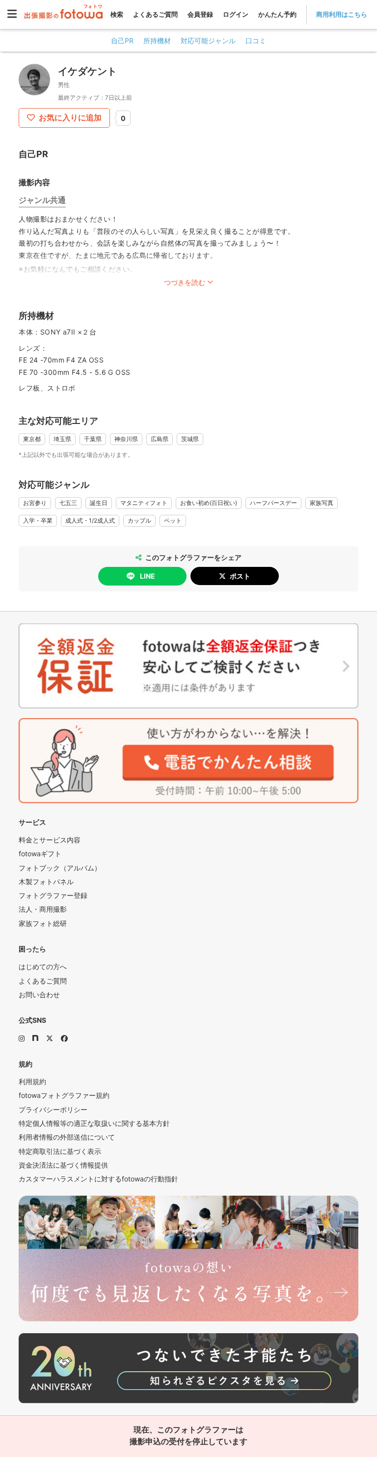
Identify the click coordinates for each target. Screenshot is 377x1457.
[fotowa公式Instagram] (22, 1038)
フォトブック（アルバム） (60, 868)
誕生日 (99, 502)
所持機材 (157, 40)
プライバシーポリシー (53, 1109)
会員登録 (200, 14)
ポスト (240, 576)
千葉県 (93, 439)
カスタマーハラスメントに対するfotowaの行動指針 (98, 1179)
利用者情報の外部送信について (67, 1137)
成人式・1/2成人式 (90, 520)
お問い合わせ (39, 994)
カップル (139, 520)
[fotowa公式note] (35, 1038)
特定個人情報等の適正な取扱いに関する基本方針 (94, 1123)
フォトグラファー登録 (53, 895)
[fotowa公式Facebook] (64, 1038)
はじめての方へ (43, 966)
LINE (147, 576)
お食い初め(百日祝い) (208, 502)
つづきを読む (184, 282)
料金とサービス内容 (50, 840)
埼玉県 (62, 439)
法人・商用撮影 (43, 909)
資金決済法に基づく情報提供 (63, 1165)
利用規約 (32, 1081)
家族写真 (321, 502)
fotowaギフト (40, 853)
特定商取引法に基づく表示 (60, 1151)
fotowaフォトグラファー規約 (64, 1095)
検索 (116, 14)
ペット (173, 520)
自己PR (122, 40)
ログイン (235, 14)
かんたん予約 (277, 14)
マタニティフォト (143, 502)
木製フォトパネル (46, 881)
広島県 (159, 439)
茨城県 (190, 439)
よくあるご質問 (155, 14)
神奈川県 (126, 439)
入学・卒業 (38, 520)
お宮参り (35, 502)
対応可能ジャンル (208, 40)
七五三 (68, 502)
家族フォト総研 (43, 923)
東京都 (32, 439)
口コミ (255, 40)
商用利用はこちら (341, 14)
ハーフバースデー (273, 502)
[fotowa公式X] (49, 1038)
